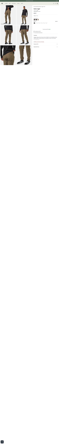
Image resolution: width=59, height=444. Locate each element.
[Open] (2, 441)
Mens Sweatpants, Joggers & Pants (41, 6)
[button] (46, 11)
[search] (55, 3)
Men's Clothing (35, 6)
